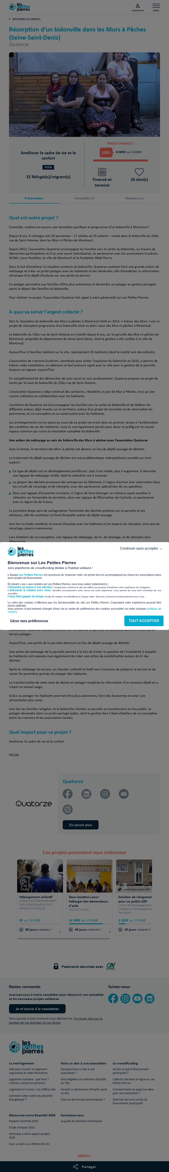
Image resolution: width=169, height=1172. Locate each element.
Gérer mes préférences (29, 621)
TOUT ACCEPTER (144, 621)
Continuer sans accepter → (141, 548)
